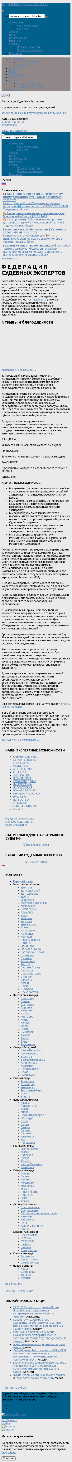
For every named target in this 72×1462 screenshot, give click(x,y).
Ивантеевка (28, 909)
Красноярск (28, 1185)
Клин (24, 915)
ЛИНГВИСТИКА (22, 784)
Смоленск (27, 1032)
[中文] (50, 187)
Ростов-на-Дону (31, 1090)
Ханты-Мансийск (31, 1164)
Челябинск (27, 1167)
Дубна (25, 896)
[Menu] (3, 11)
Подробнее (9, 1452)
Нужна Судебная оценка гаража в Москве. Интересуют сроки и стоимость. (39, 1376)
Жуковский (28, 905)
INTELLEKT (19, 802)
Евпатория (27, 1256)
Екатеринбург (29, 1148)
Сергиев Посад (30, 967)
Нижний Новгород (32, 1115)
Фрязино (26, 979)
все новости (9, 258)
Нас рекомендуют (28, 25)
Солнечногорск (31, 973)
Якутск (25, 1228)
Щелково (27, 988)
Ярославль (28, 1044)
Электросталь (30, 992)
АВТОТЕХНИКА (22, 768)
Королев (26, 921)
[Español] (24, 187)
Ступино (26, 976)
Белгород (27, 998)
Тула (24, 1041)
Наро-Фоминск (30, 939)
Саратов (26, 1133)
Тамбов (26, 1035)
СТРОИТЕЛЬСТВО (24, 759)
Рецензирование (16, 824)
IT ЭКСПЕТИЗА (22, 778)
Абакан (25, 1173)
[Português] (29, 187)
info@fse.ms (9, 124)
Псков (24, 1071)
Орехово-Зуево (31, 949)
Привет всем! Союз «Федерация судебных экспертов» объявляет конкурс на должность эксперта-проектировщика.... (36, 250)
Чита (24, 1222)
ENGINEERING (21, 762)
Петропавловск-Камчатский (39, 1213)
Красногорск (29, 924)
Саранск (26, 1130)
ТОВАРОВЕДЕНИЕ (24, 781)
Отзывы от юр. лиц (29, 47)
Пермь (25, 1124)
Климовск (27, 912)
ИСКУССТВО (21, 799)
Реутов (25, 964)
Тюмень (26, 1161)
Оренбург (27, 1118)
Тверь (25, 1038)
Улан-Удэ (26, 1216)
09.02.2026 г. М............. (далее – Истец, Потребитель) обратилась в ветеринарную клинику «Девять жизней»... (36, 1312)
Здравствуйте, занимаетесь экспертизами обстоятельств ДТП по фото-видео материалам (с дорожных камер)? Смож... (38, 1324)
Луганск (26, 1277)
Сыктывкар (28, 1075)
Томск (25, 1201)
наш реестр (39, 299)
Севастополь (29, 1259)
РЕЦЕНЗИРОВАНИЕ (25, 805)
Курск (24, 1019)
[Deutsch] (14, 187)
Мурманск (27, 1065)
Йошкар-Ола (29, 1105)
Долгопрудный (31, 890)
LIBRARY (18, 808)
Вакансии (23, 28)
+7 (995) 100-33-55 (13, 121)
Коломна (26, 918)
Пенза (24, 1121)
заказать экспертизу (15, 130)
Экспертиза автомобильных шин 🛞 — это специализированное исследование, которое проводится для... (34, 235)
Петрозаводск (30, 1068)
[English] (9, 187)
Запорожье (28, 1271)
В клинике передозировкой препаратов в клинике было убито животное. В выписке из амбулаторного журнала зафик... (39, 1367)
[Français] (19, 187)
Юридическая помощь (19, 818)
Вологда (26, 1056)
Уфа (23, 1139)
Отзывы (14, 44)
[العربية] (35, 187)
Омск (24, 1198)
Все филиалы (13, 1283)
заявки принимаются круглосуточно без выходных (34, 113)
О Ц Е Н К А (19, 772)
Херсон (25, 1268)
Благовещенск (30, 1207)
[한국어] (40, 187)
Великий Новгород (33, 1059)
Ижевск (25, 1102)
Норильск (27, 1194)
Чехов (25, 985)
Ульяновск (27, 1136)
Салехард (27, 1154)
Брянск (25, 1001)
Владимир (27, 1004)
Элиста (25, 1096)
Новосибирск (29, 1191)
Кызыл (25, 1188)
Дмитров (27, 887)
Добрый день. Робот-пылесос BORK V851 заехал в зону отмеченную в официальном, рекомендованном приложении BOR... (39, 1355)
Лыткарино (28, 930)
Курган (25, 1151)
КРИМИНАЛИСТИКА (25, 756)
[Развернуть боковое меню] (3, 865)
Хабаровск (27, 1219)
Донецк (26, 1274)
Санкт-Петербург (32, 1050)
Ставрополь (29, 1250)
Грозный (26, 1238)
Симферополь (30, 1262)
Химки (25, 982)
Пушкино (26, 958)
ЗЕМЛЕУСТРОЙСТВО (26, 793)
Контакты (15, 53)
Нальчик (26, 1247)
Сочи (24, 1093)
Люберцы (27, 933)
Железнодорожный (34, 902)
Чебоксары (28, 1142)
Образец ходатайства (19, 821)
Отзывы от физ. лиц (30, 50)
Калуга (25, 1013)
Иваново (26, 1010)
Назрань (26, 1244)
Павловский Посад (33, 952)
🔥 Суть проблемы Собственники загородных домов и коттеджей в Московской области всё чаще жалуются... (34, 219)
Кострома (27, 1016)
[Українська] (4, 187)
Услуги (13, 31)
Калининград (29, 1062)
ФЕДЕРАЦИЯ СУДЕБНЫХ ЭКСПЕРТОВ (25, 4)
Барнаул (26, 1176)
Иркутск (26, 1179)
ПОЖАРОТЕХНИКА (24, 790)
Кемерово (27, 1182)
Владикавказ (29, 1234)
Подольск (27, 955)
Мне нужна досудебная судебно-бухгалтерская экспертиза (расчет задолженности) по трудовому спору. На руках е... (39, 1336)
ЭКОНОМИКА (21, 775)
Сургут (25, 1158)
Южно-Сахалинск (32, 1225)
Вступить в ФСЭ (15, 1387)
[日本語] (45, 187)
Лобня (25, 927)
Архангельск (29, 1053)
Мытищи (26, 936)
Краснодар (28, 1087)
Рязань (25, 1028)
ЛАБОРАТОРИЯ (22, 787)
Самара (25, 1127)
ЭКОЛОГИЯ (20, 796)
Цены (12, 34)
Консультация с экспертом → (20, 739)
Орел (24, 1025)
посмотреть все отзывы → (19, 369)
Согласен (8, 1458)
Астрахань (27, 1081)
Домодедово (30, 893)
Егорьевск (27, 899)
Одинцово (28, 945)
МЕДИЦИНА (20, 765)
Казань (25, 1108)
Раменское (28, 961)
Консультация (18, 37)
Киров (25, 1111)
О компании (16, 22)
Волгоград (28, 1084)
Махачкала (27, 1241)
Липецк (25, 1022)
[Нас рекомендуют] (36, 844)
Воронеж (27, 1007)
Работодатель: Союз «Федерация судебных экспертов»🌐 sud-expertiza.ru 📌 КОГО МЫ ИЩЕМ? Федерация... (35, 202)
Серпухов (27, 970)
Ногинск (26, 942)
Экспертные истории (19, 1290)
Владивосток (29, 1210)
